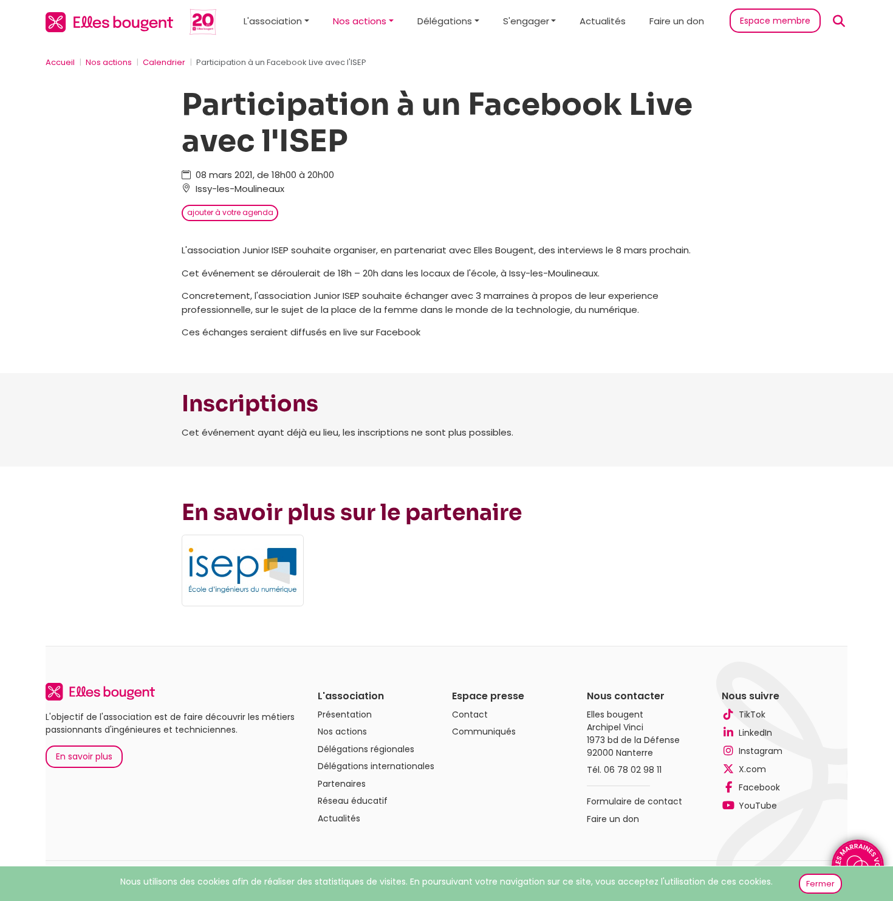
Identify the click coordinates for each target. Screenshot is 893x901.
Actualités (603, 21)
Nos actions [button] (359, 21)
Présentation (345, 714)
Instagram (760, 751)
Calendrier (164, 62)
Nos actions (109, 62)
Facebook (759, 787)
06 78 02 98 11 (633, 770)
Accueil (60, 62)
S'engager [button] (526, 21)
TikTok (752, 714)
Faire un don (676, 21)
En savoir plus (84, 756)
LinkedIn (755, 733)
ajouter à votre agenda (230, 212)
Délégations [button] (444, 21)
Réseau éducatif (353, 801)
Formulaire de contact (634, 801)
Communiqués (484, 731)
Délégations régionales (366, 749)
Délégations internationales (376, 766)
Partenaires (342, 784)
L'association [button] (273, 21)
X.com (752, 769)
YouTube (758, 806)
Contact (470, 714)
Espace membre (775, 21)
